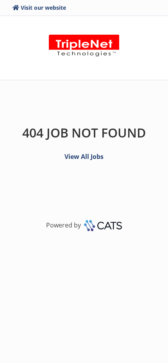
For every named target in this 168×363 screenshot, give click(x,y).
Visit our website (43, 7)
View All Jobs (84, 156)
